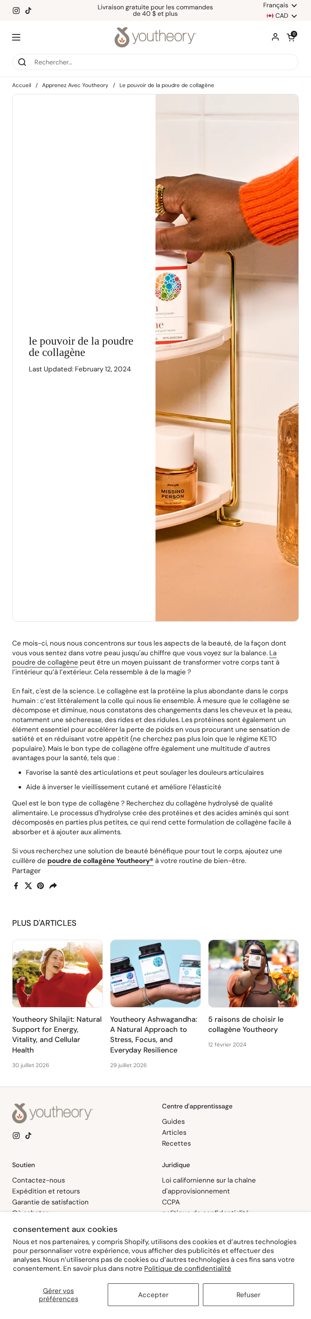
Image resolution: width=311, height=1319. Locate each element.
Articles (174, 1132)
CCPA (171, 1202)
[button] (291, 37)
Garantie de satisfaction (50, 1202)
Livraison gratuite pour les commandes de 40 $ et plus (155, 10)
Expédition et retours (46, 1191)
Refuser (248, 1294)
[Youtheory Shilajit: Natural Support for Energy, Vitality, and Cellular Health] (57, 974)
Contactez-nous (38, 1180)
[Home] (156, 37)
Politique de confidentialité (187, 1268)
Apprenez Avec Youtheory (75, 85)
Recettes (176, 1143)
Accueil (21, 85)
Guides (173, 1121)
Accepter (153, 1294)
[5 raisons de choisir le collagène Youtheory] (253, 974)
